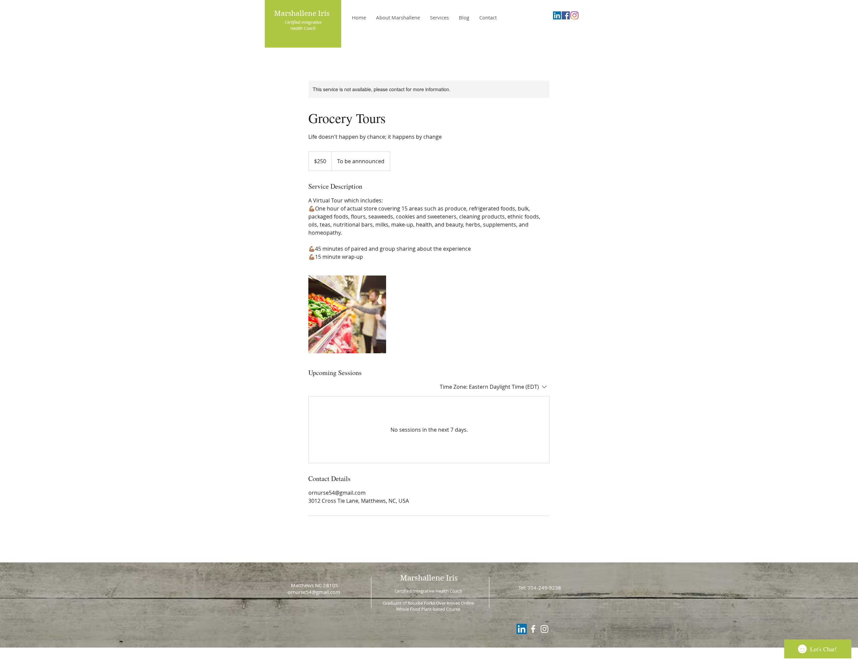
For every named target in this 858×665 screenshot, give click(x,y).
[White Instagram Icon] (544, 629)
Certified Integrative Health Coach (303, 25)
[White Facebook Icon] (533, 629)
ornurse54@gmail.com (314, 592)
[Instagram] (574, 15)
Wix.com (477, 662)
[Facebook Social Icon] (566, 15)
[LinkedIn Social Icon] (557, 15)
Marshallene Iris (302, 13)
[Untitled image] (347, 314)
